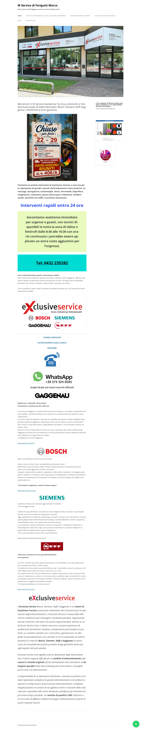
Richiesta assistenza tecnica (105, 16)
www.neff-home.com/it (26, 589)
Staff (19, 21)
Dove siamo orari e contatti (80, 16)
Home (20, 16)
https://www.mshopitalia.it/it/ (105, 108)
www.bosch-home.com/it (27, 491)
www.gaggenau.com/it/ (26, 443)
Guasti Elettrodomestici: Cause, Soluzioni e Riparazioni (45, 16)
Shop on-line (30, 21)
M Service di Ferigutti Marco (38, 5)
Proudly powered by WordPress (27, 725)
